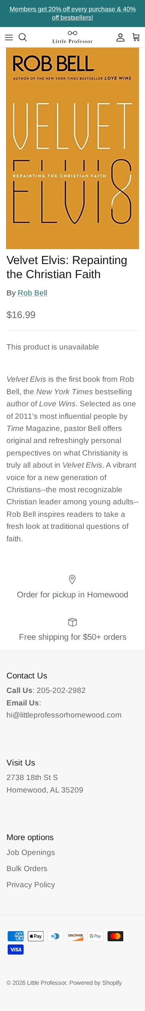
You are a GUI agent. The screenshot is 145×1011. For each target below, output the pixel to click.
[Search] (26, 37)
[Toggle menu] (9, 37)
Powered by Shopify (95, 982)
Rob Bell (32, 293)
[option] (72, 148)
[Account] (118, 37)
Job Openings (30, 852)
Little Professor (46, 982)
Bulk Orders (27, 868)
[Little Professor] (72, 37)
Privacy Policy (30, 884)
